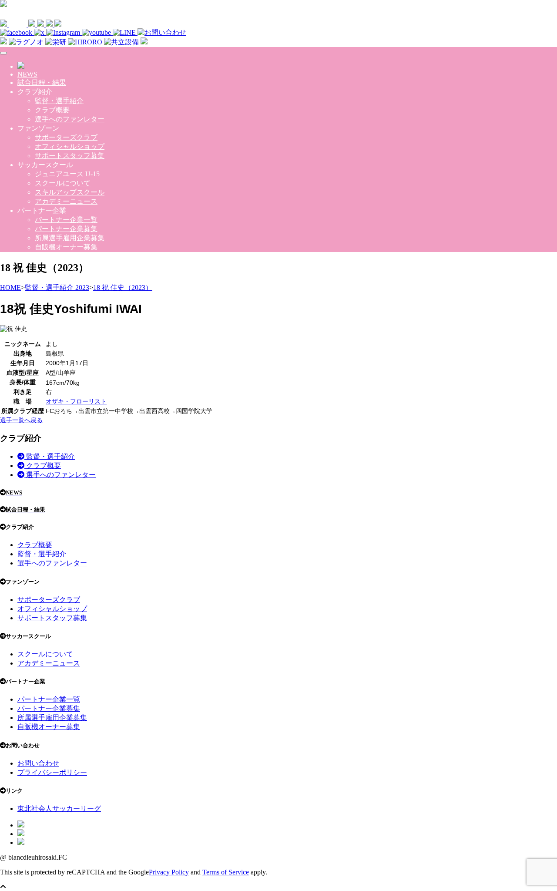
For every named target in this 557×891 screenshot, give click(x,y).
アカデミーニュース (66, 201)
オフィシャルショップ (69, 146)
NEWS (27, 74)
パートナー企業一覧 (66, 219)
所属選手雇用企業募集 (69, 238)
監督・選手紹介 (59, 100)
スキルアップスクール (69, 192)
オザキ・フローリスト (76, 401)
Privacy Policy (169, 872)
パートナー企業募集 (66, 228)
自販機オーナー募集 (66, 247)
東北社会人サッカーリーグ (59, 808)
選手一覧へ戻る (21, 420)
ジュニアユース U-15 (67, 174)
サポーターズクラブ (66, 137)
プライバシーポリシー (52, 772)
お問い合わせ (38, 763)
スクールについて (63, 183)
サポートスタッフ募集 (69, 155)
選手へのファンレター (69, 119)
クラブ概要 (52, 110)
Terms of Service (225, 872)
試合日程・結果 (41, 82)
